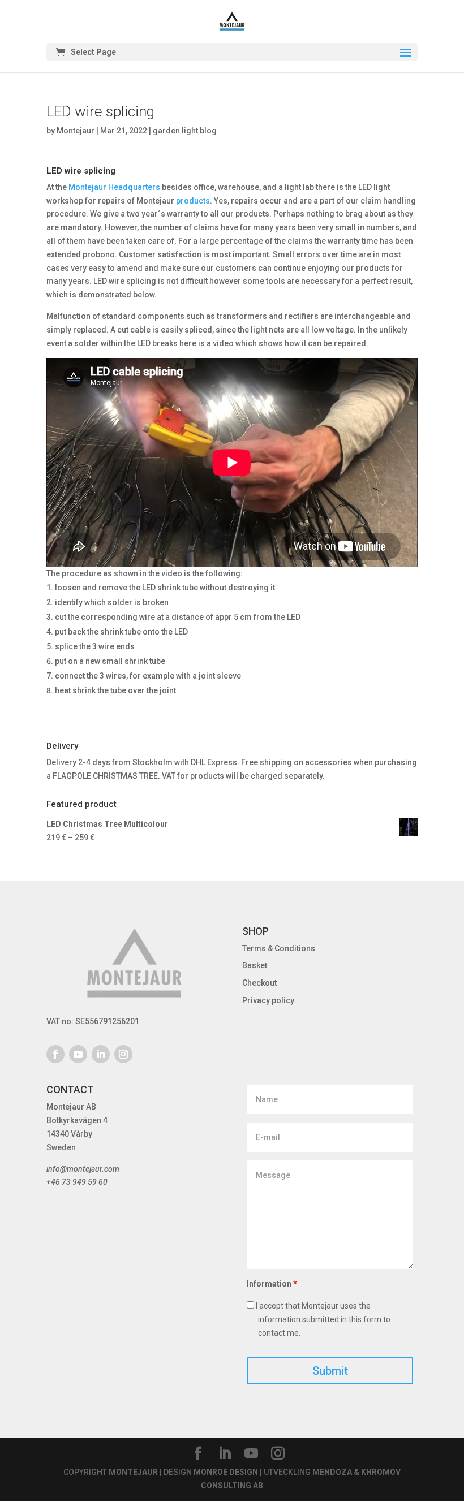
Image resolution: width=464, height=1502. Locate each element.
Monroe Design (226, 1472)
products (193, 200)
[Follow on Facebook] (55, 1054)
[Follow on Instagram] (123, 1054)
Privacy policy (268, 1000)
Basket (254, 965)
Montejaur (75, 130)
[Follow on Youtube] (78, 1054)
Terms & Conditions (278, 948)
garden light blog (185, 130)
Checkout (259, 982)
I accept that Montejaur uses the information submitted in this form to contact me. (322, 1319)
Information (272, 1283)
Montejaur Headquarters (114, 187)
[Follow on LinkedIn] (101, 1054)
